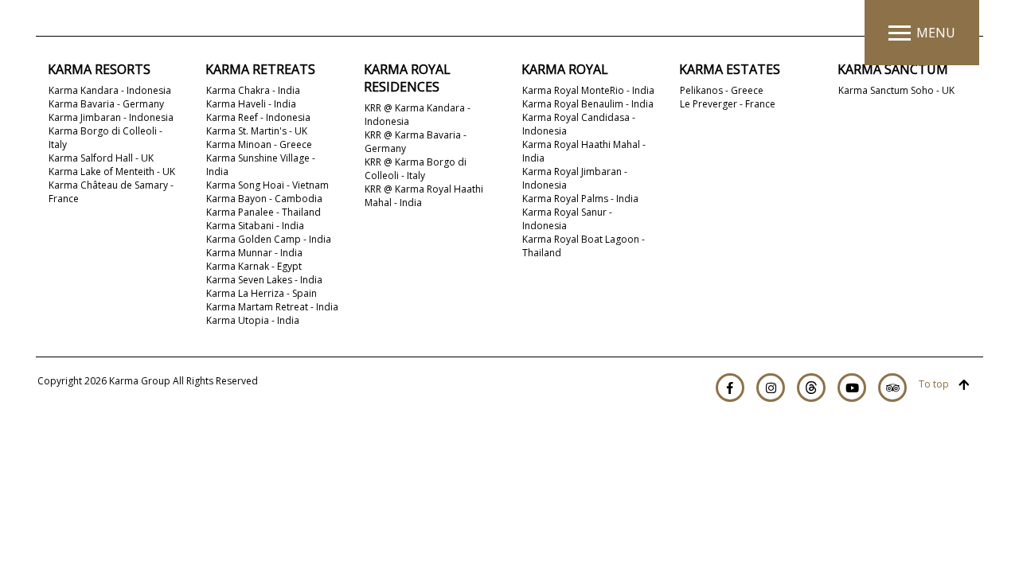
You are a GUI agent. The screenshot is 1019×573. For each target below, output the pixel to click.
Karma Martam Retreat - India (272, 307)
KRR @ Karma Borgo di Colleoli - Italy (416, 168)
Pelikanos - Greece (721, 90)
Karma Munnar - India (254, 252)
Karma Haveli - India (251, 104)
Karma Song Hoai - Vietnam (267, 185)
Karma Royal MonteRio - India (588, 90)
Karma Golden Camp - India (268, 239)
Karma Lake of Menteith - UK (112, 171)
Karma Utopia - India (252, 320)
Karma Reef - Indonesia (258, 117)
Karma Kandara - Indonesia (110, 90)
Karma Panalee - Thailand (263, 212)
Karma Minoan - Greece (259, 144)
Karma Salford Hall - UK (101, 158)
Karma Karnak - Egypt (254, 266)
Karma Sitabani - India (255, 225)
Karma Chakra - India (253, 90)
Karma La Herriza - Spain (261, 293)
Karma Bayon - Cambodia (264, 198)
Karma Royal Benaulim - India (588, 104)
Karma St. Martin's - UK (256, 131)
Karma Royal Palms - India (580, 198)
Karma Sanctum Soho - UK (896, 90)
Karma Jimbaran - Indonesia (111, 117)
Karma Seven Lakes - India (264, 279)
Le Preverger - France (727, 104)
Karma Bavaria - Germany (106, 104)
